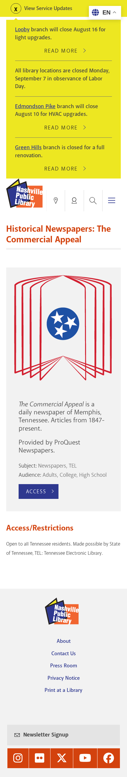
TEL (73, 465)
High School (93, 474)
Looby (22, 29)
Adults (50, 474)
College (68, 474)
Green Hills (28, 147)
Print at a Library (63, 690)
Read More (63, 50)
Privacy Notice (64, 678)
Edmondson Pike (35, 106)
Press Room (63, 665)
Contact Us (63, 653)
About (64, 641)
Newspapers (52, 465)
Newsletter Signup (46, 734)
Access (36, 491)
